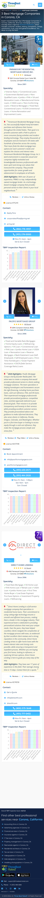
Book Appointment (15, 454)
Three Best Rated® (20, 896)
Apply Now (11, 213)
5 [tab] (25, 311)
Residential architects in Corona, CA (17, 849)
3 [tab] (23, 59)
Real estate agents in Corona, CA (16, 845)
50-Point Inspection (27, 25)
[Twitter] (6, 888)
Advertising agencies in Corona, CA (17, 828)
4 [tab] (23, 311)
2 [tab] (21, 59)
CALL (10, 64)
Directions (30, 81)
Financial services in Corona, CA (15, 831)
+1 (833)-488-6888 (16, 885)
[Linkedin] (19, 888)
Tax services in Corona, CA (13, 852)
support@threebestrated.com (18, 881)
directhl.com (12, 703)
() (27, 75)
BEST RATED (5, 10)
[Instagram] (10, 888)
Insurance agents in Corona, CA (15, 835)
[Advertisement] (22, 786)
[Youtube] (15, 888)
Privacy (4, 891)
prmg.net (11, 224)
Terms (12, 891)
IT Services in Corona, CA (13, 838)
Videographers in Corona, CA (14, 856)
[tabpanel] (22, 50)
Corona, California (30, 819)
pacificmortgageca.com (17, 465)
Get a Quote (12, 692)
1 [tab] (18, 311)
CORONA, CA (16, 10)
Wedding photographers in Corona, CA (18, 863)
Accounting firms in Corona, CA (15, 824)
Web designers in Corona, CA (14, 859)
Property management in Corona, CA (17, 842)
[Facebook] (2, 888)
